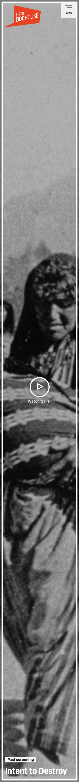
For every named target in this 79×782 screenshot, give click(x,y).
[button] (39, 387)
